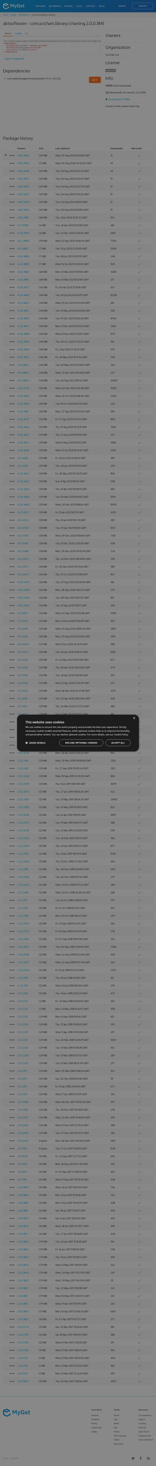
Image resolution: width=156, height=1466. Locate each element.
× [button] (134, 718)
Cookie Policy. (121, 734)
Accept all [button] (118, 742)
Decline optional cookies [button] (81, 742)
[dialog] (78, 733)
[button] (35, 742)
